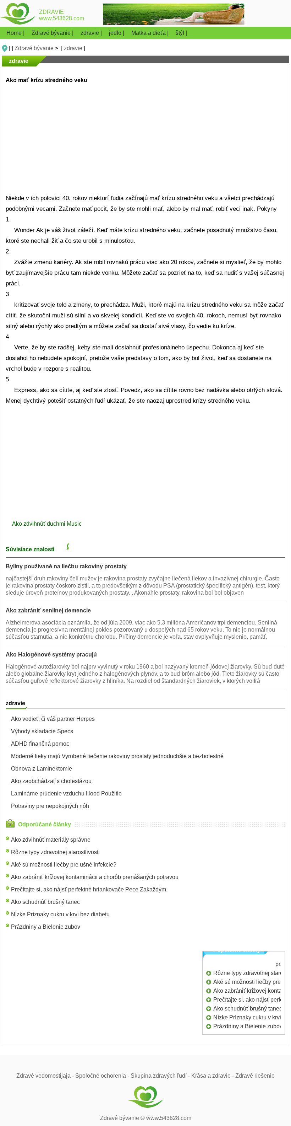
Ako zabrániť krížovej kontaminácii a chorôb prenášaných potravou (95, 877)
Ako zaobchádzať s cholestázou (51, 781)
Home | (16, 33)
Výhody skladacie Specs (42, 731)
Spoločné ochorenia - (103, 1076)
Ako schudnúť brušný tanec (45, 902)
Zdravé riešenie (255, 1076)
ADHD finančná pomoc (40, 744)
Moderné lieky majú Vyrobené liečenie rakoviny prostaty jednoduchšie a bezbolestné (117, 756)
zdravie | (92, 33)
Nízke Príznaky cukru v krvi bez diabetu (60, 914)
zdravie (73, 48)
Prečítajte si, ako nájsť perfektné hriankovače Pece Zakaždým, (89, 889)
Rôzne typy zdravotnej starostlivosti (55, 852)
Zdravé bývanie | (53, 33)
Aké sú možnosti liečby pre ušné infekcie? (63, 865)
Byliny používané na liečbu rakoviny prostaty (66, 566)
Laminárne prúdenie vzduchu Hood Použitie (66, 793)
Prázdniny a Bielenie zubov (45, 927)
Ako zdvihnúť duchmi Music (47, 524)
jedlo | (117, 33)
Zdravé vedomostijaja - (45, 1076)
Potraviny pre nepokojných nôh (50, 806)
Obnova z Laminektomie (41, 769)
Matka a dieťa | (150, 33)
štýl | (181, 33)
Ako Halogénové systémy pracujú (51, 655)
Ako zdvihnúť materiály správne (50, 840)
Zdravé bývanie (34, 48)
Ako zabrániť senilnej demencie (48, 610)
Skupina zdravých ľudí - (161, 1076)
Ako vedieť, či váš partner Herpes (53, 719)
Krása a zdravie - (213, 1076)
